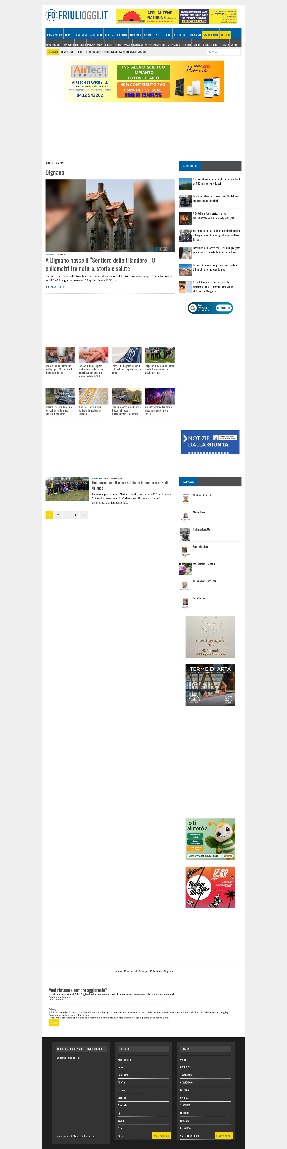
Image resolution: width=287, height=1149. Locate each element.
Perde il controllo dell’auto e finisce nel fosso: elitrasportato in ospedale (126, 410)
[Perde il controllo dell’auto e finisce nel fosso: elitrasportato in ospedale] (127, 396)
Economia (135, 35)
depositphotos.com (85, 1136)
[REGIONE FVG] (210, 452)
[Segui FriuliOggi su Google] (210, 308)
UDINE (48, 44)
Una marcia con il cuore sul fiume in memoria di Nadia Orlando (130, 485)
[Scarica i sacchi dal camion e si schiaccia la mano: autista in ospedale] (60, 396)
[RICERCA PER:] (223, 51)
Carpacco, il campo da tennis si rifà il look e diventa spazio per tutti (159, 369)
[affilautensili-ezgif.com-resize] (176, 22)
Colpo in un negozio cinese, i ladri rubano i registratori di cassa (126, 369)
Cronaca (122, 35)
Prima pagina (54, 35)
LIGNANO (118, 44)
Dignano (50, 254)
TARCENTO (196, 44)
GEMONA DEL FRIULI (210, 44)
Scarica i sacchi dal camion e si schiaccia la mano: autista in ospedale (60, 410)
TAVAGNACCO (68, 44)
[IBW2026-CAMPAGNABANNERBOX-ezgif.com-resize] (210, 906)
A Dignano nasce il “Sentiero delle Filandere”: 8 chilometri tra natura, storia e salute (100, 264)
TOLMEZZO (224, 44)
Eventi (157, 35)
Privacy (52, 1009)
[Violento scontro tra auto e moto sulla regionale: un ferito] (160, 396)
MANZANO (128, 44)
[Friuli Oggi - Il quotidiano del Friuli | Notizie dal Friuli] (77, 15)
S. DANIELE (109, 44)
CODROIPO (56, 44)
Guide (168, 35)
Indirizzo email (57, 999)
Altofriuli (96, 35)
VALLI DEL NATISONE (153, 44)
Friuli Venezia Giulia (171, 44)
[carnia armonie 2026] (210, 655)
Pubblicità (156, 971)
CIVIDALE (100, 44)
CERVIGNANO (80, 44)
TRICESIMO (186, 44)
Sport (147, 35)
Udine (68, 35)
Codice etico (74, 1057)
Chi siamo (195, 35)
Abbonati (212, 35)
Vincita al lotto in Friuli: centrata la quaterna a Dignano (91, 410)
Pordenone (81, 35)
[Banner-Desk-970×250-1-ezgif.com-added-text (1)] (143, 100)
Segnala (169, 971)
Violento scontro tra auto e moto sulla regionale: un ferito (158, 410)
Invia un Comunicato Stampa (130, 971)
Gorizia (109, 35)
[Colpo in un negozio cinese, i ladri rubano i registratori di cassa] (127, 355)
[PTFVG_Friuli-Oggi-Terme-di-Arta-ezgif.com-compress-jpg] (210, 703)
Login (226, 35)
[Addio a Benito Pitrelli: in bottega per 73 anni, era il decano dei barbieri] (60, 355)
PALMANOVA (138, 44)
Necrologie (180, 35)
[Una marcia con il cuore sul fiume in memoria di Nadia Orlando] (67, 499)
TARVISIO (234, 44)
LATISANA (91, 44)
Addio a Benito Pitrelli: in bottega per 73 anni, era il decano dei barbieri (59, 369)
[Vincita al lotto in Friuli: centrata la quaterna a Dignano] (93, 396)
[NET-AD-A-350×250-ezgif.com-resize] (210, 857)
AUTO (120, 1135)
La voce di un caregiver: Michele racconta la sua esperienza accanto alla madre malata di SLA (91, 371)
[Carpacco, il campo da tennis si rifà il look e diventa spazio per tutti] (160, 355)
